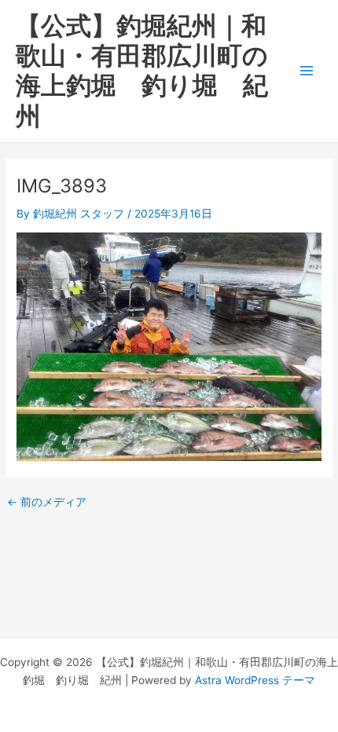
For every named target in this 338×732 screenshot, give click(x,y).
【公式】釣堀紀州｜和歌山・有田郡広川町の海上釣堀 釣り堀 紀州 (142, 70)
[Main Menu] (307, 71)
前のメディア (46, 502)
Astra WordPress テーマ (255, 680)
